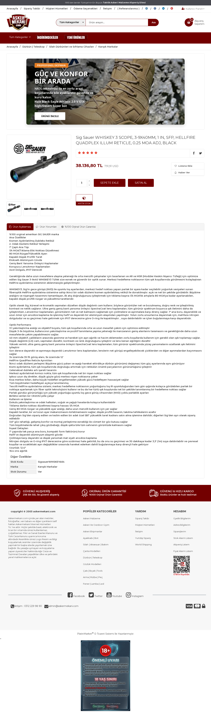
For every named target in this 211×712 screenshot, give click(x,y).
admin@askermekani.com (63, 606)
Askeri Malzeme (91, 518)
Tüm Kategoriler (18, 37)
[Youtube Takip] (174, 9)
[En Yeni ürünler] (76, 38)
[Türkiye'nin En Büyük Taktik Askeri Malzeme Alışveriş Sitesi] (18, 29)
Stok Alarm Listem (183, 538)
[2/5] (81, 153)
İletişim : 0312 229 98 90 (28, 606)
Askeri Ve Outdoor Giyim (96, 525)
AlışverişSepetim (199, 22)
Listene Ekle (185, 166)
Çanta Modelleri (91, 551)
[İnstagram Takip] (149, 9)
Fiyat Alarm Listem (183, 551)
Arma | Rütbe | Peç (93, 577)
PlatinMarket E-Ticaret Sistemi (95, 633)
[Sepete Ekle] (109, 183)
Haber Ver (184, 172)
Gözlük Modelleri (92, 564)
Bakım (104, 544)
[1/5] (79, 153)
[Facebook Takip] (158, 9)
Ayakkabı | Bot (90, 538)
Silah (86, 544)
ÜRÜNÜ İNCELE (50, 116)
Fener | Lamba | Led (93, 583)
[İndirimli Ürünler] (47, 38)
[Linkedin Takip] (166, 9)
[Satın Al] (141, 183)
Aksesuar (95, 544)
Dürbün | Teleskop (92, 557)
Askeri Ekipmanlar (92, 531)
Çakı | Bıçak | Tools (92, 570)
